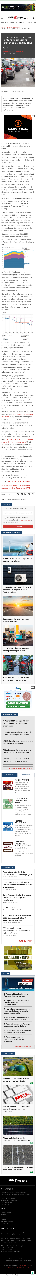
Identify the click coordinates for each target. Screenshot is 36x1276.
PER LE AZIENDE (8, 1228)
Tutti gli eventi (25, 941)
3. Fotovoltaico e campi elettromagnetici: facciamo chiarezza (15, 1039)
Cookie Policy (11, 1267)
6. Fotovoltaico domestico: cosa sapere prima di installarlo (17, 1018)
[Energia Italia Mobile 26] (18, 698)
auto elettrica (11, 499)
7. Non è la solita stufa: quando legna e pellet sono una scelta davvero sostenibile (17, 1011)
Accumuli (4, 1219)
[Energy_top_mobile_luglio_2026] (18, 7)
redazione (21, 1262)
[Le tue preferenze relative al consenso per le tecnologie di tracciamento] (32, 1272)
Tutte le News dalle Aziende (20, 768)
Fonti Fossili (4, 1224)
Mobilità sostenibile (13, 27)
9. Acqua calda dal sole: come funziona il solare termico (16, 995)
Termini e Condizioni (23, 1267)
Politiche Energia (7, 23)
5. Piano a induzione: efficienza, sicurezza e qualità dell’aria (17, 1025)
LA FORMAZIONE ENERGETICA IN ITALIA (21, 800)
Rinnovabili (20, 23)
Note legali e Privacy (25, 1265)
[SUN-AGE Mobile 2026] (18, 126)
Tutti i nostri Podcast (24, 1047)
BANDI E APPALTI (21, 780)
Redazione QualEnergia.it (13, 51)
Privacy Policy (4, 1275)
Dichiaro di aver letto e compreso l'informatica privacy (16, 518)
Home (3, 27)
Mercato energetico (7, 1221)
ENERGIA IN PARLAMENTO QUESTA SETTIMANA (22, 843)
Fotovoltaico (4, 1217)
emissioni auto (21, 499)
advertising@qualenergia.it (14, 1234)
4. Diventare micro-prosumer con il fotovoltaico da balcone (17, 1031)
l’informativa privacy (26, 520)
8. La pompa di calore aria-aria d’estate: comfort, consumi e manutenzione (16, 1002)
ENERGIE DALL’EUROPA (20, 822)
